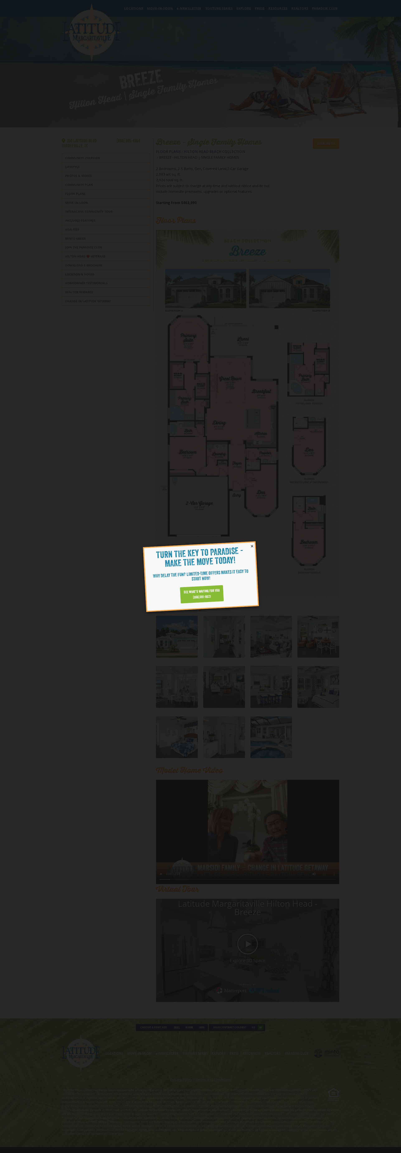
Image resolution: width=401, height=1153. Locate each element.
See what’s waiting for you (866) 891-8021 (202, 594)
